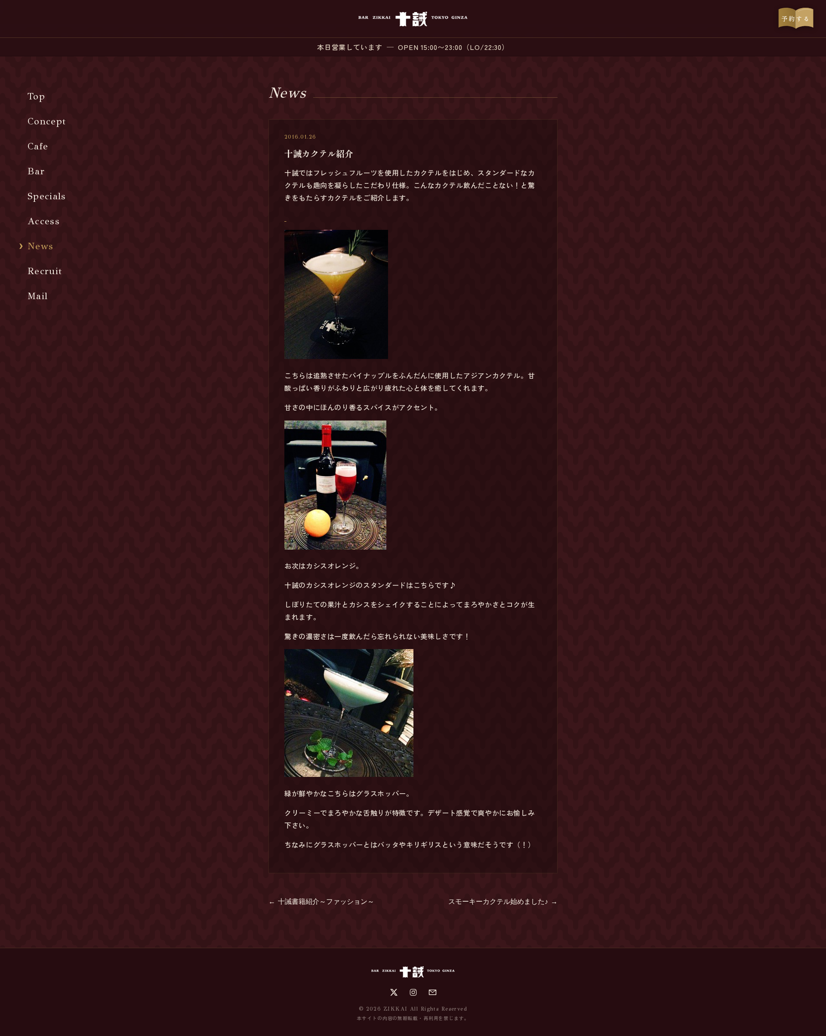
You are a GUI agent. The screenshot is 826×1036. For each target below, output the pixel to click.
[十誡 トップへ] (412, 19)
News (40, 246)
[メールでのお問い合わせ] (432, 992)
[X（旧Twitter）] (394, 992)
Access (44, 221)
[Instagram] (413, 992)
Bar (36, 171)
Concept (47, 121)
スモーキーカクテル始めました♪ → (503, 901)
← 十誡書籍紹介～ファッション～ (321, 901)
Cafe (38, 146)
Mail (38, 296)
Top (36, 96)
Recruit (45, 271)
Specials (47, 196)
